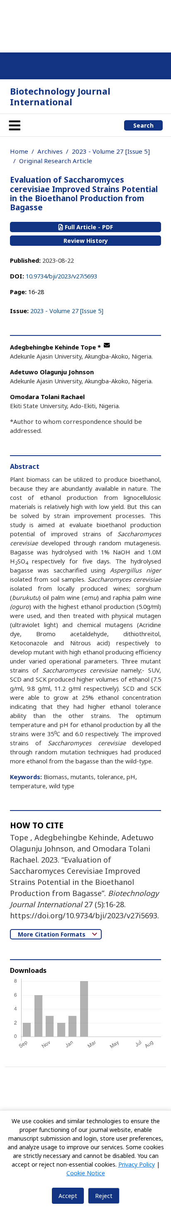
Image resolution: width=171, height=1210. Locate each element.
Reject (103, 1196)
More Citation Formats (52, 934)
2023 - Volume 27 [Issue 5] (111, 151)
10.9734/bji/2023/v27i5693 (61, 276)
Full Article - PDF (88, 227)
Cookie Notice (85, 1173)
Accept (68, 1196)
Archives (50, 151)
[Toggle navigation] (14, 125)
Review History (86, 241)
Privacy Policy (136, 1164)
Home (19, 151)
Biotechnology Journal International (60, 96)
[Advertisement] (85, 25)
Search (143, 125)
